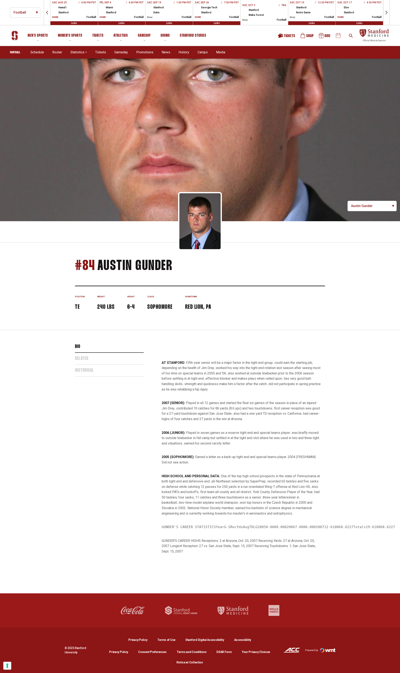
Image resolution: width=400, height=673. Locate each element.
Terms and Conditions (191, 652)
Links (74, 23)
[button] (47, 12)
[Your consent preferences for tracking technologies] (7, 666)
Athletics (121, 36)
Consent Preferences (152, 652)
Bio (77, 346)
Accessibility (242, 640)
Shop (307, 37)
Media (220, 52)
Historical (84, 370)
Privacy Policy (141, 640)
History (184, 52)
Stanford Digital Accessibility (208, 640)
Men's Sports (38, 36)
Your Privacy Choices (256, 652)
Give (325, 37)
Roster (57, 52)
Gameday (144, 36)
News (166, 52)
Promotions (144, 52)
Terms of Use (166, 640)
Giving (165, 36)
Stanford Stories (193, 36)
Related (81, 358)
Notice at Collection (189, 662)
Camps (203, 52)
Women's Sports (70, 36)
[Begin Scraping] (394, 666)
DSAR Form (224, 652)
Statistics (77, 52)
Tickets (98, 36)
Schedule (37, 52)
